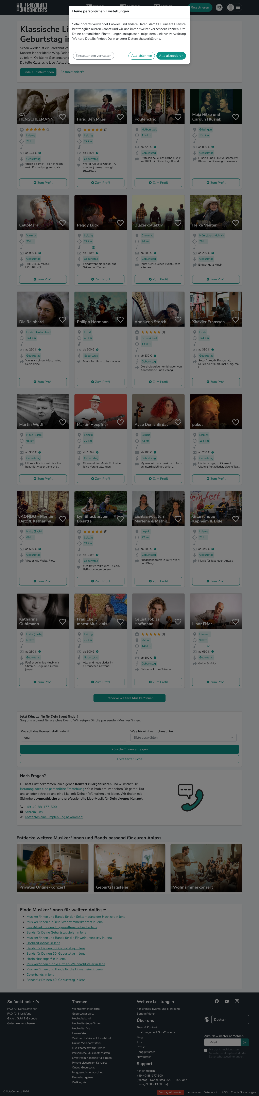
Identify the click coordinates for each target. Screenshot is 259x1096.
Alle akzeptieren (171, 55)
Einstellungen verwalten (93, 55)
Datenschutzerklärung (144, 38)
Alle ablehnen (141, 55)
